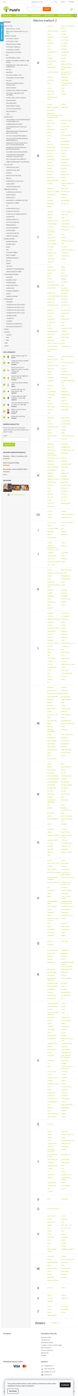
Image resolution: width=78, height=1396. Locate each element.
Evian (62, 340)
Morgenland (51, 738)
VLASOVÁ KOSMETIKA (11, 233)
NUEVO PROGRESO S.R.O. (66, 820)
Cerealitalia (64, 230)
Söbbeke (63, 1064)
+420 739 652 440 (48, 1369)
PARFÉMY (8, 321)
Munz (48, 753)
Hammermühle (64, 447)
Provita (63, 919)
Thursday (50, 1163)
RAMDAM (49, 956)
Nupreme (63, 824)
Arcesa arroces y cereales (66, 84)
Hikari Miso (64, 482)
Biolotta (50, 166)
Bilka (48, 141)
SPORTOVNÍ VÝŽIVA (11, 285)
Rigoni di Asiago (52, 983)
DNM (61, 285)
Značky (5, 346)
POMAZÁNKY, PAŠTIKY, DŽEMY (14, 78)
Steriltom (50, 1096)
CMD (61, 244)
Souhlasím (64, 1385)
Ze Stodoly (64, 1306)
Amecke (62, 61)
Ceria (62, 235)
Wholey (49, 1274)
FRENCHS (49, 404)
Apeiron (49, 77)
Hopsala (49, 494)
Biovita (49, 175)
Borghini (49, 189)
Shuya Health (51, 1050)
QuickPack (50, 944)
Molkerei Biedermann (50, 731)
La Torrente (64, 616)
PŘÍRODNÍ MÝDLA (10, 225)
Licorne (49, 646)
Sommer (49, 1081)
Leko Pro (50, 637)
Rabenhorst (64, 950)
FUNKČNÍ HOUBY (10, 283)
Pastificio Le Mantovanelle (65, 873)
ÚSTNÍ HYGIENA (9, 231)
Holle (48, 491)
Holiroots (64, 488)
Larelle (62, 622)
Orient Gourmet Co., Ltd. (65, 836)
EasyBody (50, 310)
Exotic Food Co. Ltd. (53, 343)
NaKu (62, 764)
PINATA (49, 893)
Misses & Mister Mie (66, 724)
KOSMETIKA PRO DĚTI (12, 211)
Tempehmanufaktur (67, 1141)
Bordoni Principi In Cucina (66, 185)
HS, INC (62, 500)
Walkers (63, 1256)
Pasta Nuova (64, 869)
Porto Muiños (51, 906)
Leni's (62, 640)
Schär (49, 1053)
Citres (62, 238)
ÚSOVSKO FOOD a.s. (53, 1209)
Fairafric (50, 357)
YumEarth (63, 1298)
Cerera (49, 235)
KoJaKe (49, 593)
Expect (62, 343)
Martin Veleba (65, 709)
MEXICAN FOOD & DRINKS (12, 44)
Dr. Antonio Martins (53, 296)
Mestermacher (65, 721)
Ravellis (49, 959)
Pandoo (49, 867)
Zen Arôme (63, 1309)
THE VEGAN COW (51, 1160)
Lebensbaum (50, 631)
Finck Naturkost (66, 375)
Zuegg (49, 1312)
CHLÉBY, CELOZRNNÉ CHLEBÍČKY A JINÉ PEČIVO (16, 62)
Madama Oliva (51, 691)
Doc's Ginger (51, 288)
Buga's (62, 198)
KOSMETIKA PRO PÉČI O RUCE (15, 310)
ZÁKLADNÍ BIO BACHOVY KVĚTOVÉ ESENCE (15, 128)
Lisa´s (62, 655)
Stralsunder (64, 1099)
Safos (62, 1004)
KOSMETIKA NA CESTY (12, 209)
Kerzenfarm (64, 576)
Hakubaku (50, 444)
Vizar (48, 1243)
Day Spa (49, 273)
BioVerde (63, 172)
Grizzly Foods (51, 436)
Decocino (63, 276)
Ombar (49, 832)
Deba (48, 276)
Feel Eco (63, 366)
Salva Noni (50, 1018)
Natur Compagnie (52, 776)
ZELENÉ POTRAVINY (11, 296)
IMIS (61, 529)
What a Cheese (51, 1268)
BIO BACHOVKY (7, 117)
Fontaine (63, 392)
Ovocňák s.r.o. (65, 846)
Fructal (49, 410)
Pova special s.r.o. (66, 906)
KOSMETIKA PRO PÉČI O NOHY (15, 305)
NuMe (48, 824)
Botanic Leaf (64, 192)
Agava (49, 34)
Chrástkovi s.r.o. (66, 517)
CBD (6, 250)
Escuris (49, 337)
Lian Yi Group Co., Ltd (67, 643)
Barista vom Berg (52, 107)
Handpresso (51, 450)
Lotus (49, 670)
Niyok (62, 805)
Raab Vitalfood (52, 950)
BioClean (49, 156)
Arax (48, 83)
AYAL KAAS (50, 94)
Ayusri (62, 94)
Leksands (63, 637)
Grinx (62, 433)
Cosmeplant (64, 256)
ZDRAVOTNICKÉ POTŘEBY (13, 272)
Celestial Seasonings (50, 231)
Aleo (48, 46)
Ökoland (49, 849)
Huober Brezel (65, 503)
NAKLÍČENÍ (8, 72)
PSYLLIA (7, 261)
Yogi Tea (49, 1298)
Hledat (46, 9)
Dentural (50, 282)
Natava (62, 770)
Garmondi (50, 418)
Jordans (63, 559)
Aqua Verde (64, 80)
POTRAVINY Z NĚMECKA (12, 47)
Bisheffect (50, 178)
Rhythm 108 (50, 975)
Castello (50, 227)
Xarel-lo (49, 1288)
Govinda (63, 427)
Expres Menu (64, 346)
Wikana (62, 1274)
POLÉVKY (8, 173)
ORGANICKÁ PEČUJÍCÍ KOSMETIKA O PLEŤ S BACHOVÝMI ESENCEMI (16, 144)
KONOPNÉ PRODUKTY (11, 258)
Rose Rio (49, 992)
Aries (62, 88)
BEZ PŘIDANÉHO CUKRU (12, 58)
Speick (49, 1090)
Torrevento (51, 1183)
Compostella (51, 253)
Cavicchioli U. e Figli (66, 227)
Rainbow (63, 953)
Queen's (49, 941)
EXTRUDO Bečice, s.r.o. (52, 350)
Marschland (51, 709)
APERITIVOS (64, 77)
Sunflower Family (66, 1105)
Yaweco (63, 1295)
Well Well (63, 1262)
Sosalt (62, 1084)
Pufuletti (63, 923)
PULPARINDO (50, 930)
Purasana (50, 936)
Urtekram (63, 1199)
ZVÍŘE (5, 343)
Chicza (49, 514)
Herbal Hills (64, 473)
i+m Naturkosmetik (66, 523)
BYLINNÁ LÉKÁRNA (8, 239)
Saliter (49, 1010)
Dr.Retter (50, 302)
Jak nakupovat (44, 1340)
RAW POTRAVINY (10, 88)
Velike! (49, 1225)
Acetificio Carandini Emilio (67, 27)
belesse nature (65, 120)
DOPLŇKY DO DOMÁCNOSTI (13, 324)
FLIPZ (61, 386)
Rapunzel (63, 956)
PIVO (6, 338)
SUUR (48, 1111)
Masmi (48, 712)
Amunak (49, 64)
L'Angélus (50, 613)
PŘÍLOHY (7, 178)
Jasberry (50, 553)
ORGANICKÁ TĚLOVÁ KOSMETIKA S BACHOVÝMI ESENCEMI (15, 148)
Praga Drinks (64, 910)
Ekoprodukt (64, 319)
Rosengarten (64, 992)
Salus (62, 1013)
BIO (6, 55)
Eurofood (50, 340)
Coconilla (50, 247)
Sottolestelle (65, 1087)
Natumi (62, 773)
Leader (62, 628)
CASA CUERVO (64, 221)
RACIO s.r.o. (50, 953)
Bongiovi (63, 181)
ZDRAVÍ (7, 294)
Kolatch (63, 593)
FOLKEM (62, 389)
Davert (62, 270)
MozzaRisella (64, 741)
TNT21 (62, 1172)
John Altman (51, 556)
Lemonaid (50, 640)
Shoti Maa (63, 1047)
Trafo (62, 1183)
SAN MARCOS (64, 1027)
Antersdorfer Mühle (65, 68)
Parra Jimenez (51, 869)
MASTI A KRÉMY (10, 255)
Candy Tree (64, 215)
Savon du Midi (51, 1036)
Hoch (48, 488)
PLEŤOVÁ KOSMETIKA (11, 222)
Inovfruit (63, 535)
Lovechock (64, 670)
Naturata (63, 779)
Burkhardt (50, 204)
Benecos (63, 129)
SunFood (50, 1108)
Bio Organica (64, 147)
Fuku (48, 413)
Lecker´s (50, 634)
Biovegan (50, 172)
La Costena (64, 613)
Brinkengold (51, 195)
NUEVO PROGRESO (66, 816)
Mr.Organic (50, 744)
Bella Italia (50, 123)
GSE (48, 439)
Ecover (49, 316)
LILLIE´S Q (50, 649)
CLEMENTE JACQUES (66, 241)
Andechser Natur (66, 64)
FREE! (48, 401)
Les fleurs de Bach (53, 643)
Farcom (49, 363)
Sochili (49, 1075)
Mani (61, 703)
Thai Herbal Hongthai (50, 1151)
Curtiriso (50, 262)
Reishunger (50, 969)
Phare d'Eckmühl (65, 890)
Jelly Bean (63, 553)
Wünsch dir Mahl (52, 1280)
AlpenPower (64, 52)
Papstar (63, 867)
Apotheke (50, 80)
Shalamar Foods (66, 1044)
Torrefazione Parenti (65, 1179)
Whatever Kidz (65, 1268)
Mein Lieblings (64, 715)
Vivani (62, 1240)
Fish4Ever (50, 381)
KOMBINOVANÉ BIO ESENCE (13, 124)
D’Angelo (50, 267)
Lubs (48, 673)
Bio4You (49, 154)
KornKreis (63, 596)
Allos (48, 49)
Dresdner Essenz (52, 305)
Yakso (49, 1295)
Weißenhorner (52, 1262)
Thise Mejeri (64, 1160)
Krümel (62, 602)
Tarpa (62, 1138)
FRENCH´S (63, 401)
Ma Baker (50, 688)
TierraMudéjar (52, 1166)
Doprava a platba (36, 2)
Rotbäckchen (64, 995)
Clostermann (51, 244)
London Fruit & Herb (67, 664)
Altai (48, 55)
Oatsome (50, 829)
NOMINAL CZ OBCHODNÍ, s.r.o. (65, 809)
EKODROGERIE (7, 299)
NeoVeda (49, 797)
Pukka (49, 927)
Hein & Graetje (51, 470)
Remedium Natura (66, 969)
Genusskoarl (64, 418)
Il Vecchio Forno (52, 529)
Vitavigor (63, 1237)
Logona (49, 661)
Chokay (49, 517)
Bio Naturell (51, 147)
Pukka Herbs (64, 927)
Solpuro (63, 1078)
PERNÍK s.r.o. (51, 890)
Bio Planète (50, 151)
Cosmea (49, 256)
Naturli (62, 791)
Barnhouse (64, 107)
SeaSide (62, 1036)
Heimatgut (63, 467)
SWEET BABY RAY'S (52, 1114)
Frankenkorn (64, 395)
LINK (48, 655)
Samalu (49, 1024)
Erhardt (63, 331)
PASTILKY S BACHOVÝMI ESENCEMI (15, 136)
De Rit (62, 273)
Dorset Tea (50, 293)
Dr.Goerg (63, 299)
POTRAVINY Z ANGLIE (11, 39)
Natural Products (53, 779)
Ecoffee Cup (64, 313)
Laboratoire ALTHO (53, 619)
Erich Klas (50, 334)
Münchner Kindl (65, 750)
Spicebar (63, 1090)
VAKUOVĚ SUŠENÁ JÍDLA (12, 187)
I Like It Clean (51, 523)
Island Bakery (51, 538)
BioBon (62, 154)
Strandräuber (51, 1102)
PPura (49, 910)
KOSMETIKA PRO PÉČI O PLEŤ (15, 307)
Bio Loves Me (64, 145)
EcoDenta (50, 313)
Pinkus (49, 897)
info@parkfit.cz (48, 1366)
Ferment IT (64, 372)
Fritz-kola (63, 404)
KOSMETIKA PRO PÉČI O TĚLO (15, 313)
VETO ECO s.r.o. (65, 1228)
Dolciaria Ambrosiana (64, 289)
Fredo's (63, 398)
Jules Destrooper (53, 562)
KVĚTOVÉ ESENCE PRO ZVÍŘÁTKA (15, 159)
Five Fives (50, 386)
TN (47, 1172)
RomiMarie (50, 989)
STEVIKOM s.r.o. (52, 1099)
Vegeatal (63, 1219)
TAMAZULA (63, 1132)
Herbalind (50, 476)
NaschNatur (51, 770)
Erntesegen (64, 334)
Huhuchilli (50, 503)
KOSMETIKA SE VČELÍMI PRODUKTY (15, 214)
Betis (62, 132)
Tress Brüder (64, 1186)
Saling (62, 1007)
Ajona (49, 40)
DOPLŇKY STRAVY (10, 280)
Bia (47, 138)
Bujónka (49, 201)
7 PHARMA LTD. (54, 1323)
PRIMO (48, 915)
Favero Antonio (52, 366)
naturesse (63, 788)
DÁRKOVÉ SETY (10, 198)
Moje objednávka (45, 1348)
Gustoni (63, 439)
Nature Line (64, 782)
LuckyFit (63, 676)
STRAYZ (62, 1102)
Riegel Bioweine (65, 978)
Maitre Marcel (65, 697)
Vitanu (62, 1234)
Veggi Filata (50, 1222)
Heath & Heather (52, 467)
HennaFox (50, 473)
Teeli (48, 1141)
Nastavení (12, 1391)
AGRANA (62, 34)
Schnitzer (50, 1056)
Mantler (49, 706)
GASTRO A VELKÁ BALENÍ (12, 109)
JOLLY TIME (50, 559)
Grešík (49, 433)
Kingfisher (50, 582)
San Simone (50, 1030)
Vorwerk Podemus (66, 1249)
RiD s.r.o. (63, 975)
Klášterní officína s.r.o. (53, 586)
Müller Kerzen (51, 750)
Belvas (49, 126)
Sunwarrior (64, 1108)
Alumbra (49, 58)
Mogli (62, 727)
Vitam (48, 1234)
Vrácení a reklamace (46, 1350)
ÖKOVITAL (50, 852)
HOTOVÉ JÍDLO (7, 165)
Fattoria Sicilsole (66, 363)
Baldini (49, 104)
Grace (49, 430)
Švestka (49, 1124)
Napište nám (44, 1353)
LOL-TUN (49, 664)
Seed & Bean (50, 1039)
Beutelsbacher (65, 135)
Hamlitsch (50, 447)
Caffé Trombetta (66, 212)
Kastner (63, 573)
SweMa (62, 1114)
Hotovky (63, 497)
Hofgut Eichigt (65, 485)
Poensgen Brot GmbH (52, 902)
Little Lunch (51, 658)
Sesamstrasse (51, 1044)
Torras (49, 1178)
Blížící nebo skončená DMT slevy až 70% (16, 32)
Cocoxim (63, 247)
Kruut (49, 605)
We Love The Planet (66, 1259)
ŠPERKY (5, 329)
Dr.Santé (63, 302)
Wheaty (49, 1271)
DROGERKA (8, 302)
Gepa (48, 421)
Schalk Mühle (64, 1050)
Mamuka (49, 703)
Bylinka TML (64, 204)
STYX (48, 1105)
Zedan (48, 1309)
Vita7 (62, 1231)
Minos (48, 724)
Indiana (62, 532)
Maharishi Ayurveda (53, 694)
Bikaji (62, 138)
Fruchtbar (64, 410)
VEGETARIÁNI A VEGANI (12, 106)
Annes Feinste (51, 67)
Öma (48, 855)
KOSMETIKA (9, 318)
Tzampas (49, 1192)
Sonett (63, 1081)
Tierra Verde (64, 1163)
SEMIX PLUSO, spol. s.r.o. (66, 1040)
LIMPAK (49, 652)
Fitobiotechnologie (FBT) (67, 382)
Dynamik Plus (64, 305)
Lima (61, 649)
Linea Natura (64, 652)
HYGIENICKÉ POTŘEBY (11, 203)
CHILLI (7, 114)
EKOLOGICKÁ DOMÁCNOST (13, 327)
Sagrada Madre (52, 1007)
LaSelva (49, 625)
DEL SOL (49, 279)
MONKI (48, 735)
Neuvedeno (63, 800)
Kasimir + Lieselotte (53, 573)
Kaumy (49, 576)
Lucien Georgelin (66, 673)
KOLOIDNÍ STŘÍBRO (11, 253)
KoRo (48, 599)
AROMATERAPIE (10, 195)
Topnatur (50, 1175)
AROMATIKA (50, 91)
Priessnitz (50, 913)
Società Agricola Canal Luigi (66, 1068)
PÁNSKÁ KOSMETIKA (11, 220)
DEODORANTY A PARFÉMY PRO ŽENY (16, 200)
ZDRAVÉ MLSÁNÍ (10, 101)
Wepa (48, 1265)
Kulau (62, 605)
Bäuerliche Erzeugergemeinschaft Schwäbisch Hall (54, 115)
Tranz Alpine (51, 1186)
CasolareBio (64, 224)
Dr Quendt (63, 293)
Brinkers (63, 195)
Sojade (62, 1075)
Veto (48, 1228)
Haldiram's (63, 444)
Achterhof (64, 37)
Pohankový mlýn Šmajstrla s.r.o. (66, 902)
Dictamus (63, 282)
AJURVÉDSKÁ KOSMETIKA (13, 192)
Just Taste (50, 565)
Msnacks (63, 747)
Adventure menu (52, 31)
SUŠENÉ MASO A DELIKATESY (14, 181)
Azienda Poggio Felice (52, 98)
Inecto (49, 535)
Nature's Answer (66, 785)
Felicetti (63, 369)
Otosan (49, 843)
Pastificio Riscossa (67, 877)
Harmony (63, 461)
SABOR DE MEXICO (52, 1004)
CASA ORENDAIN (51, 224)
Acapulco (50, 26)
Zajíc (48, 1306)
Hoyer (49, 500)
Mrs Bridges (64, 744)
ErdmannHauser (52, 331)
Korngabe (50, 596)
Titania (49, 1169)
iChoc (62, 526)
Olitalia (63, 829)
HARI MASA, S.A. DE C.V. (53, 458)
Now (61, 813)
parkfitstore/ (47, 1375)
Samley (62, 1024)
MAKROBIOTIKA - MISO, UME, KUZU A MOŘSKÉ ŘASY (16, 66)
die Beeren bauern (52, 285)
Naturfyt (50, 791)
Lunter (49, 679)
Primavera (63, 913)
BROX (48, 198)
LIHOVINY (8, 335)
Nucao (49, 816)
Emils (62, 325)
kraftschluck (65, 599)
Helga (62, 470)
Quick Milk (63, 941)
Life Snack (63, 646)
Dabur (62, 267)
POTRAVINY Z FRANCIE (12, 50)
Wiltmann (50, 1277)
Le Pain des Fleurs (52, 628)
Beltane (62, 123)
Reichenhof (50, 962)
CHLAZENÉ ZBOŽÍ (10, 103)
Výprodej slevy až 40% (12, 29)
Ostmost (63, 840)
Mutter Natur (65, 753)
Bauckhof (50, 110)
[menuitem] (6, 15)
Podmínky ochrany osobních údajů (50, 1345)
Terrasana (64, 1147)
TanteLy (49, 1135)
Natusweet (50, 794)
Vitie (48, 1240)
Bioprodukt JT (65, 166)
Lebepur (63, 631)
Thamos (63, 1150)
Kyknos (49, 608)
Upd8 (48, 1199)
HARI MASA (63, 453)
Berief (49, 132)
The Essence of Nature (52, 1156)
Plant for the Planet (65, 898)
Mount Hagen (51, 741)
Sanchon (63, 1030)
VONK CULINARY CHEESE (51, 1250)
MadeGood (63, 691)
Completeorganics (66, 250)
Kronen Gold (51, 602)
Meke (48, 718)
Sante (49, 1033)
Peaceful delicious (53, 883)
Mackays (63, 688)
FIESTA (49, 375)
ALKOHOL (6, 332)
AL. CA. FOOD (64, 40)
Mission (49, 727)
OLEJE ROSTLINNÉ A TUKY (13, 75)
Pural (62, 933)
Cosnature (50, 259)
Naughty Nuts (65, 794)
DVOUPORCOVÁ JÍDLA (11, 167)
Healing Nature (65, 464)
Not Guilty (50, 813)
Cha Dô (49, 511)
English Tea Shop (66, 328)
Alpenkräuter (51, 52)
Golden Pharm (65, 424)
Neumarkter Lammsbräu (51, 801)
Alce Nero (63, 43)
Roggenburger (52, 986)
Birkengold (64, 175)
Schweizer (50, 1061)
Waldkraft (50, 1256)
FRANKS (49, 398)
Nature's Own (51, 788)
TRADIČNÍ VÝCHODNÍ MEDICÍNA (14, 269)
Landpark (50, 622)
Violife (49, 1231)
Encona (49, 328)
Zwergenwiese (51, 1315)
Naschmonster (65, 767)
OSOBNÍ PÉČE (9, 217)
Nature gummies (52, 782)
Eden (61, 316)
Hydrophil (50, 506)
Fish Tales (63, 378)
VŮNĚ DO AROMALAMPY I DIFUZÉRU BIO (16, 162)
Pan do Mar (64, 863)
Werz (62, 1265)
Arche (48, 88)
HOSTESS (63, 494)
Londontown (51, 667)
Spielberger (51, 1093)
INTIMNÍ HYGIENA (11, 316)
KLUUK (62, 585)
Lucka (48, 676)
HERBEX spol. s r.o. (53, 479)
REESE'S (62, 959)
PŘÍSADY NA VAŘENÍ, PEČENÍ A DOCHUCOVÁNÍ (14, 84)
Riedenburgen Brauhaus (51, 979)
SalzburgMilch (65, 1021)
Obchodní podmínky (46, 1343)
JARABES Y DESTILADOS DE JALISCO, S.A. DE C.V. (53, 548)
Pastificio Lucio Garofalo (52, 878)
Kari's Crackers (65, 570)
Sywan (62, 1117)
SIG (48, 1064)
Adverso (63, 31)
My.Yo (48, 756)
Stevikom (63, 1096)
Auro (62, 91)
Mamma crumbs (65, 700)
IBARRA (49, 526)
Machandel (64, 694)
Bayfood (49, 120)
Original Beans (51, 840)
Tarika (49, 1138)
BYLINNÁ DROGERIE (11, 242)
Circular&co (51, 238)
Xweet (62, 1288)
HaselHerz (50, 464)
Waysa (49, 1259)
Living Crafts (64, 658)
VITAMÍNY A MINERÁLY (11, 291)
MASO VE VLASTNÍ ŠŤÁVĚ (12, 176)
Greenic (62, 430)
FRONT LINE (50, 407)
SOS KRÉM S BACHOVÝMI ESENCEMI (15, 152)
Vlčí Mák (63, 1243)
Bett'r (49, 135)
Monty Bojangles (66, 735)
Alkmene (63, 46)
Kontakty (43, 1356)
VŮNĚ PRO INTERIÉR (11, 236)
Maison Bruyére (52, 697)
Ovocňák (50, 846)
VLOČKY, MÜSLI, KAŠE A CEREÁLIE (15, 98)
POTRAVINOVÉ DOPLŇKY (10, 274)
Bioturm (63, 169)
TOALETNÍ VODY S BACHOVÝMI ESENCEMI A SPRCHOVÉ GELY (14, 156)
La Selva (49, 616)
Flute (48, 389)
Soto (48, 1087)
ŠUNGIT (7, 264)
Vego (62, 1222)
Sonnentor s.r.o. (52, 1084)
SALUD (62, 1010)
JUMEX (62, 562)
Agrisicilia (50, 37)
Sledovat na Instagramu (17, 495)
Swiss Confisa (51, 1117)
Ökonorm (63, 849)
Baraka (62, 104)
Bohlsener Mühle (52, 181)
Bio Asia (49, 145)
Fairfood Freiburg (66, 357)
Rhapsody (63, 972)
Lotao (62, 667)
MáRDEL (62, 706)
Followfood (51, 392)
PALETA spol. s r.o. (53, 863)
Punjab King (64, 930)
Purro (62, 936)
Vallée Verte (51, 1216)
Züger (62, 1312)
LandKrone (64, 619)
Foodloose (50, 395)
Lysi (48, 682)
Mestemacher (51, 721)
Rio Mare (63, 983)
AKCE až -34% (7, 26)
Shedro (49, 1047)
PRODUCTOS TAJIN (66, 915)
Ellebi (48, 325)
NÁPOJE (7, 70)
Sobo (48, 1067)
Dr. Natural (50, 299)
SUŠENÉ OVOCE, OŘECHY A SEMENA (16, 91)
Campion (49, 215)
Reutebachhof (51, 972)
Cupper (62, 259)
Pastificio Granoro (53, 872)
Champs (62, 511)
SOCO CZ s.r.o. (51, 1072)
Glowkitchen (64, 421)
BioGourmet (64, 160)
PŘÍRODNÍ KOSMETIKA (10, 189)
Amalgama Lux (51, 61)
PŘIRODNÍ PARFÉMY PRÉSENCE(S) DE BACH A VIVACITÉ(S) (16, 132)
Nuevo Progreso (52, 819)
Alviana (62, 58)
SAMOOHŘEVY (9, 184)
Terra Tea (50, 1147)
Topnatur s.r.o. (65, 1175)
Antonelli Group (52, 72)
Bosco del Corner (53, 192)
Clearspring (51, 241)
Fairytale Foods (52, 360)
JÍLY (6, 206)
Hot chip (49, 497)
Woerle (62, 1277)
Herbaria (63, 476)
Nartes (49, 767)
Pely (48, 888)
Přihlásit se (8, 444)
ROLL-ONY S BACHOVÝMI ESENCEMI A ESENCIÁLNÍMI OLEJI (16, 139)
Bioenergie (50, 160)
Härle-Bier (50, 461)
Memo (62, 718)
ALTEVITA (63, 55)
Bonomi (49, 184)
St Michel (63, 1093)
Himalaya (49, 485)
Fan (61, 360)
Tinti (62, 1166)
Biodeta (63, 156)
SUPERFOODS (9, 288)
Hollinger (63, 491)
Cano (62, 218)
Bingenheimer (64, 141)
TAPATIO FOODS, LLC (66, 1135)
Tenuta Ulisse (51, 1144)
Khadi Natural (65, 579)
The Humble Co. (65, 1155)
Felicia (49, 372)
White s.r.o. (64, 1271)
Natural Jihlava (65, 776)
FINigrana (50, 378)
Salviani (49, 1021)
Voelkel (63, 1246)
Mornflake (64, 738)
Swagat (63, 1111)
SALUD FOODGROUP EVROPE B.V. (53, 1014)
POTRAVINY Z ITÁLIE (11, 41)
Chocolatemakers (66, 514)
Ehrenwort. (50, 319)
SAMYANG (49, 1027)
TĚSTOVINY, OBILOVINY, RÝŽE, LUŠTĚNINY (14, 94)
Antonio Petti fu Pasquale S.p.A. (66, 73)
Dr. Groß (63, 296)
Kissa (62, 582)
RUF (61, 998)
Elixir (62, 322)
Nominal (49, 808)
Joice (62, 556)
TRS (48, 1189)
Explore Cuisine (52, 346)
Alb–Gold (50, 43)
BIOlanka (63, 163)
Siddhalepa (64, 1061)
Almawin (63, 49)
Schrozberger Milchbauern (65, 1057)
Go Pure (49, 424)
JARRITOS (63, 546)
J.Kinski (49, 543)
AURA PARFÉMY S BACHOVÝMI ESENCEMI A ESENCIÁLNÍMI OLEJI (17, 121)
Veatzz (49, 1219)
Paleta (62, 860)
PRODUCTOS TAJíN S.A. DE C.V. (52, 920)
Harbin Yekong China (67, 450)
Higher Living (51, 482)
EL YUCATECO (51, 322)
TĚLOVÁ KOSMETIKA (11, 228)
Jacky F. (62, 543)
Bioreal (49, 169)
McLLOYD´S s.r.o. (52, 715)
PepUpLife (63, 888)
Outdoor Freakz (66, 843)
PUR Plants (50, 933)
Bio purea (63, 151)
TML (61, 1169)
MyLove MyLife (51, 759)
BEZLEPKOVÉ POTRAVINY (12, 52)
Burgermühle (64, 201)
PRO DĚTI (8, 81)
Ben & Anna (50, 129)
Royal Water (51, 998)
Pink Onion (63, 893)
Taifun (49, 1132)
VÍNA (6, 340)
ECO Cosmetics (65, 310)
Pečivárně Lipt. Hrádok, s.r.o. (65, 883)
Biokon (49, 163)
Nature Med (50, 785)
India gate (50, 532)
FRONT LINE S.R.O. (65, 407)
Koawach (63, 590)
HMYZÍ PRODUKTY (10, 112)
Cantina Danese (52, 221)
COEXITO (49, 250)
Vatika (62, 1216)
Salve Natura (64, 1018)
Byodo (49, 207)
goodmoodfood (52, 427)
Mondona (63, 730)
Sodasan (63, 1072)
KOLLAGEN (8, 277)
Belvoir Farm (64, 126)
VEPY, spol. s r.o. (65, 1225)
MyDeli (62, 756)
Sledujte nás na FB (48, 1372)
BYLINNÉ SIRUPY (10, 244)
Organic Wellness (52, 835)
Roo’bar (63, 989)
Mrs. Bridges (51, 747)
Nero (62, 797)
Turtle (62, 1189)
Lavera (62, 625)
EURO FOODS (64, 337)
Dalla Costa (51, 270)
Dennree (63, 279)
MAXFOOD (63, 712)
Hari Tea (63, 458)
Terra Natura (65, 1144)
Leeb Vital (63, 634)
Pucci (48, 923)
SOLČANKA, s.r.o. (52, 1078)
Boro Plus (63, 189)
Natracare (50, 773)
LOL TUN (62, 661)
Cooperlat (64, 253)
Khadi (48, 579)
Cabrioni (49, 212)
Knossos (50, 590)
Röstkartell (51, 995)
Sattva (62, 1033)
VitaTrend (50, 1237)
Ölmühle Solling (65, 852)
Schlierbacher (65, 1053)
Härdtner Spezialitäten (51, 454)
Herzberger (64, 479)
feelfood (50, 369)
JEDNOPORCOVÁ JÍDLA (12, 170)
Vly (47, 1246)
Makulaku (50, 700)
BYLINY (7, 247)
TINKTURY (8, 266)
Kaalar (49, 570)
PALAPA (49, 860)
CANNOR (49, 218)
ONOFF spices (64, 832)
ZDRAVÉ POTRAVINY (9, 36)
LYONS (62, 679)
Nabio (48, 764)
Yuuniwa (49, 1301)
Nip (47, 805)
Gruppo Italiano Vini (67, 436)
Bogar (62, 178)
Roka (62, 986)
